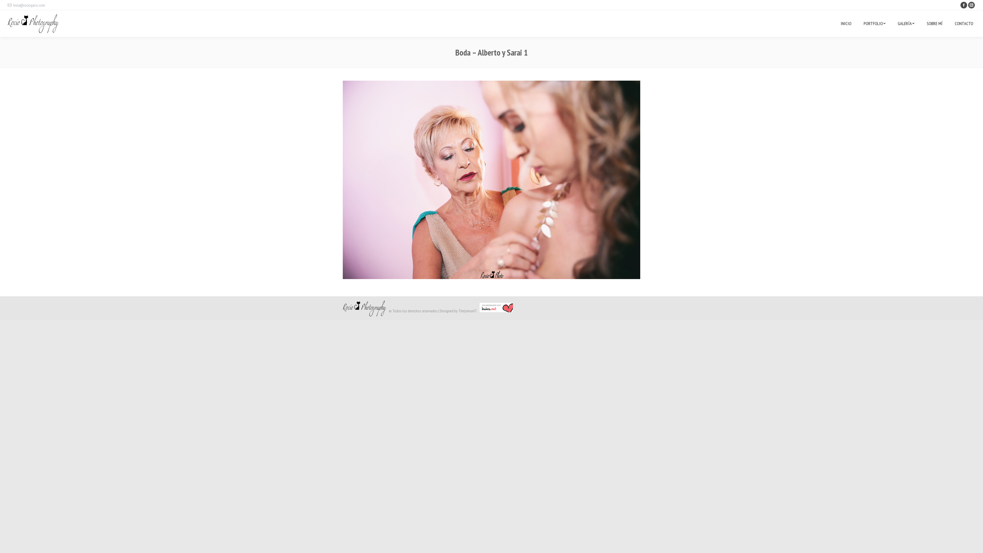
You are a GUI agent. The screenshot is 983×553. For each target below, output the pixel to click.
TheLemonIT (467, 310)
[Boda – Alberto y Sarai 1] (491, 180)
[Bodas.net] (496, 310)
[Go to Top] (974, 544)
